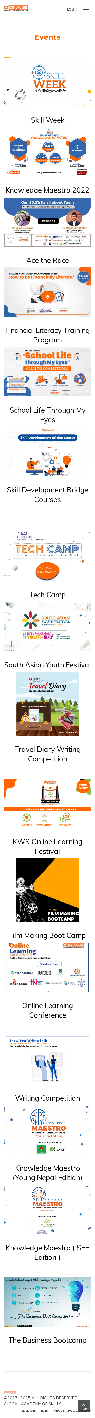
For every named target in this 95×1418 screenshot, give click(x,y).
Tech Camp (47, 594)
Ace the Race (47, 260)
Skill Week (47, 120)
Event (45, 1410)
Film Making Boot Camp (47, 935)
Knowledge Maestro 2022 (47, 190)
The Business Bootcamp (47, 1340)
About (59, 1410)
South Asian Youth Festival (47, 664)
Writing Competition (47, 1098)
